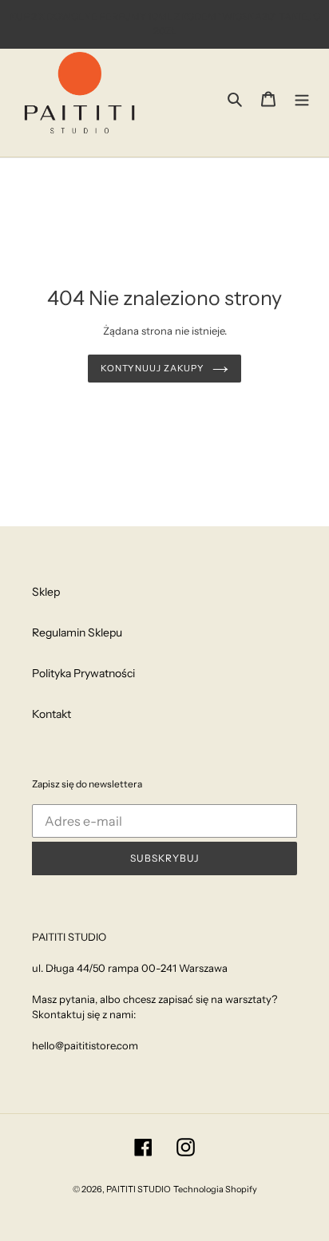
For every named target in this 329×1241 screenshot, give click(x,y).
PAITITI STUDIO (138, 1189)
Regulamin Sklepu (77, 632)
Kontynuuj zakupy (152, 368)
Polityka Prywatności (83, 673)
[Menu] (302, 97)
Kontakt (51, 714)
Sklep (46, 592)
